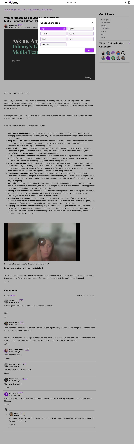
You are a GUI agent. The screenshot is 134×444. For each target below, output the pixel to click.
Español (71, 28)
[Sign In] (129, 2)
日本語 (44, 39)
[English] (13, 2)
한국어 (71, 39)
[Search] (125, 2)
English (44, 28)
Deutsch (44, 34)
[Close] (92, 23)
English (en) (71, 2)
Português (45, 44)
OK (89, 50)
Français (71, 34)
